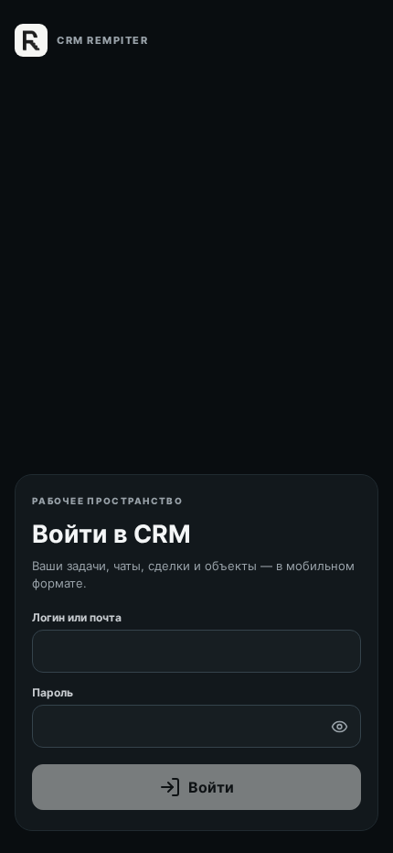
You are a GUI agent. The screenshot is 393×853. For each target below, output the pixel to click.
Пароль (52, 692)
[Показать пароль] (339, 727)
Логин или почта (77, 617)
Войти (211, 787)
